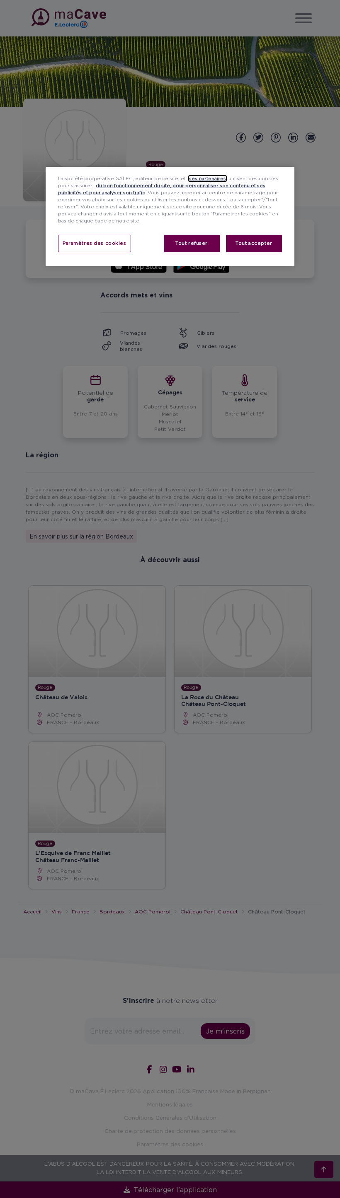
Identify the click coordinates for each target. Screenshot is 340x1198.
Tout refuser (191, 243)
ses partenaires (207, 178)
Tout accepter (254, 243)
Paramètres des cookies (94, 243)
